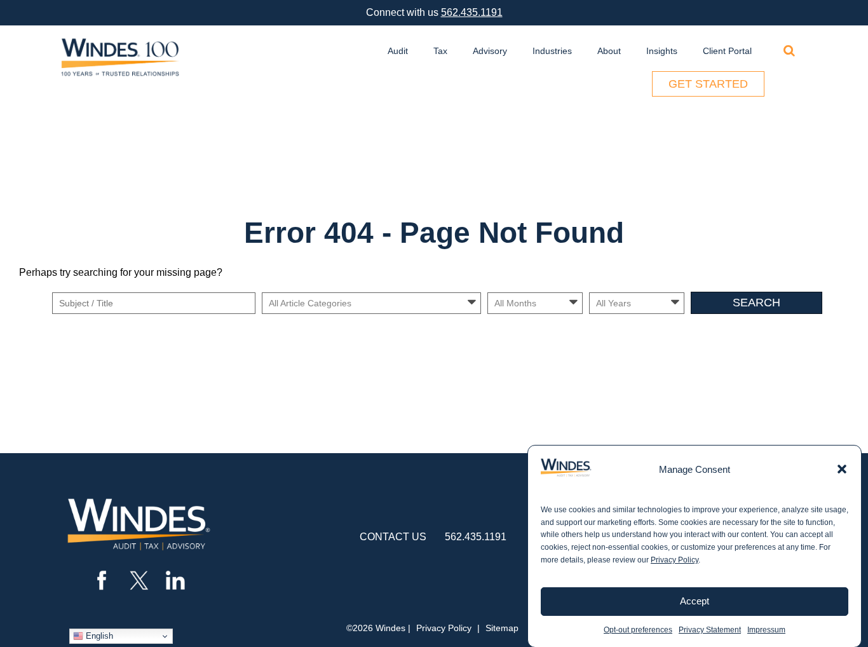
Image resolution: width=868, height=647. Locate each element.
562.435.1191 (472, 12)
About (609, 51)
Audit (398, 51)
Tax (440, 51)
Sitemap (502, 628)
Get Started (708, 84)
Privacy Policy (674, 559)
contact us (393, 536)
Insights (661, 51)
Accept (694, 601)
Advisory (490, 51)
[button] (842, 469)
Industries (552, 51)
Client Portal (727, 51)
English (98, 636)
